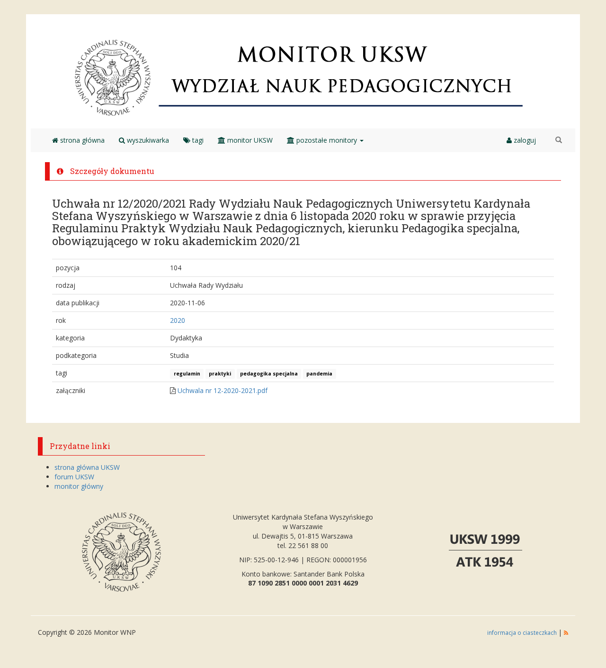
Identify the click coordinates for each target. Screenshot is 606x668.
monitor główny (78, 486)
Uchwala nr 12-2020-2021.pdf (222, 390)
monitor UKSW (249, 140)
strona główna (81, 140)
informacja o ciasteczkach (522, 632)
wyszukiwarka (147, 140)
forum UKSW (74, 476)
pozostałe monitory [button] (326, 140)
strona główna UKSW (87, 467)
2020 (177, 320)
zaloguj (524, 140)
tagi (197, 140)
